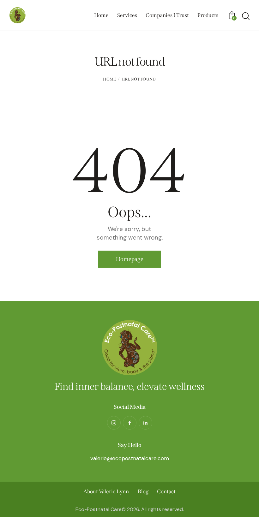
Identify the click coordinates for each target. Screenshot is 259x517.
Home (109, 79)
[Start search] (245, 16)
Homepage (129, 259)
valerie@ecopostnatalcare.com (129, 458)
